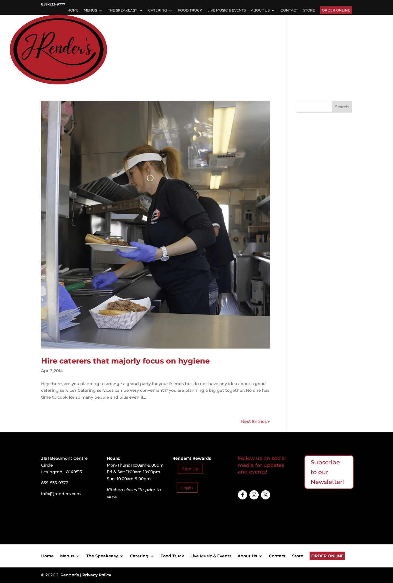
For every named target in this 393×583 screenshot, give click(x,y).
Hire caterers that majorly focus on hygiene (125, 361)
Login (187, 487)
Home (73, 10)
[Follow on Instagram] (254, 494)
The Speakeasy (122, 10)
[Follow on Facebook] (242, 494)
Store (309, 10)
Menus (90, 10)
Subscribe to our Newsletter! (327, 472)
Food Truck (190, 10)
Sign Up (190, 469)
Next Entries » (255, 421)
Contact (289, 10)
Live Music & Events (226, 10)
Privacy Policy (96, 575)
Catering (157, 10)
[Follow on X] (265, 494)
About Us (260, 10)
